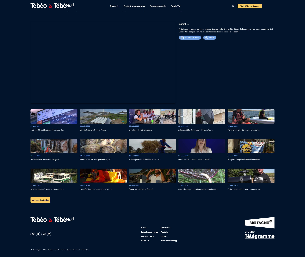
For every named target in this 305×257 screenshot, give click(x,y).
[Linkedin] (49, 234)
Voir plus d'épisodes (40, 200)
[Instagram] (43, 234)
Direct (113, 6)
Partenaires (165, 227)
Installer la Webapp (169, 240)
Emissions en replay (134, 6)
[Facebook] (32, 234)
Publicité (164, 232)
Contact (164, 236)
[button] (233, 6)
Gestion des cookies (82, 250)
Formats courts (158, 6)
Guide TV (175, 6)
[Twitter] (38, 234)
